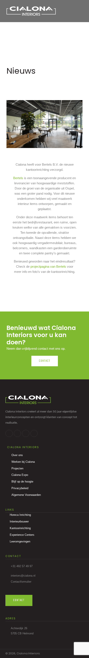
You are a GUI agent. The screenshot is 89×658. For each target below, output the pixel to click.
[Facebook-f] (9, 433)
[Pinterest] (34, 433)
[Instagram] (25, 433)
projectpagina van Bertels (48, 266)
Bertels (18, 178)
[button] (78, 11)
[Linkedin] (17, 433)
